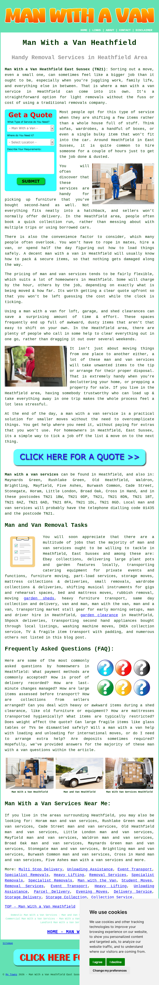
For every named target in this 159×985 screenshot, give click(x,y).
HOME (84, 30)
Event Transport (135, 869)
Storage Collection (66, 897)
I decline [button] (116, 962)
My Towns (11, 974)
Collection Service (111, 897)
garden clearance (99, 615)
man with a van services (97, 860)
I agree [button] (97, 962)
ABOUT (110, 30)
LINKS (96, 30)
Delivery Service (133, 892)
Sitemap (8, 943)
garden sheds (39, 598)
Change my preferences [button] (110, 970)
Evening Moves (92, 892)
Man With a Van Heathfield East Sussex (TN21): (56, 69)
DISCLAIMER (144, 30)
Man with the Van (97, 880)
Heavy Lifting (69, 875)
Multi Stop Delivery (40, 869)
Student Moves (137, 880)
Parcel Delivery (52, 892)
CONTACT (125, 30)
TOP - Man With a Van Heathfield (40, 907)
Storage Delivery (23, 897)
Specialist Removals (27, 875)
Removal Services (107, 875)
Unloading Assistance (90, 869)
